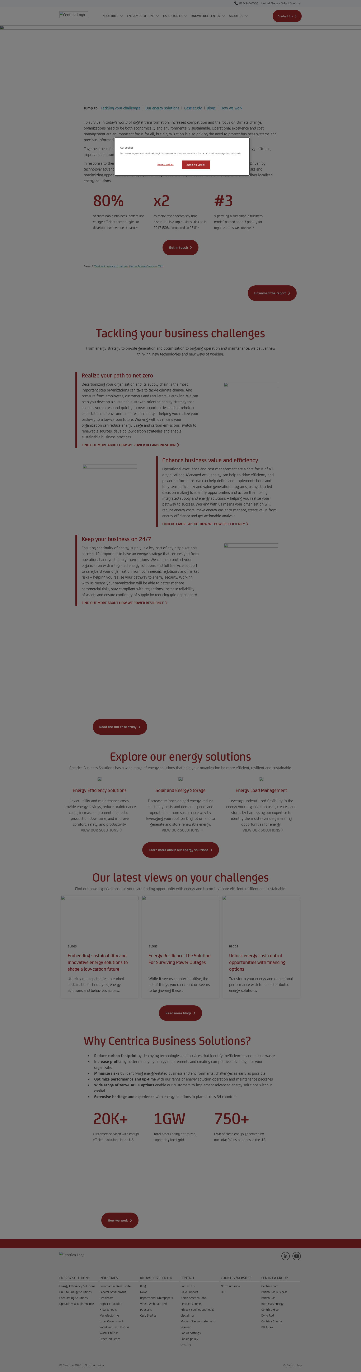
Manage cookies (166, 164)
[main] (182, 156)
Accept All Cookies (196, 164)
